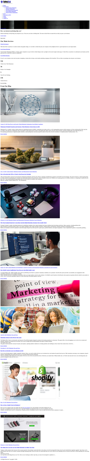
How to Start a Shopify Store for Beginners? (10, 405)
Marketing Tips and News (12, 334)
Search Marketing (33, 171)
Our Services (6, 6)
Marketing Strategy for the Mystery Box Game (11, 337)
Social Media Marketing (11, 11)
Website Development (4, 44)
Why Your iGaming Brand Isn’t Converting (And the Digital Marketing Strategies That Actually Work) (24, 222)
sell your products (26, 407)
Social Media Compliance (37, 124)
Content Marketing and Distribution (15, 267)
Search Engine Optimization (12, 12)
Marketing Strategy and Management (21, 171)
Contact (4, 17)
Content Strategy (9, 171)
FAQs (4, 13)
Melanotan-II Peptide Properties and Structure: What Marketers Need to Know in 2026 (20, 126)
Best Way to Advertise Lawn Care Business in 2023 (12, 350)
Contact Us (5, 18)
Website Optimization (10, 9)
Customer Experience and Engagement (31, 267)
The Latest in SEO (7, 14)
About (4, 16)
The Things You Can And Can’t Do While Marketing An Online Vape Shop (17, 447)
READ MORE (4, 134)
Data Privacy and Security (13, 124)
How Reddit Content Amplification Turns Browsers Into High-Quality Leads (18, 270)
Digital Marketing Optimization (25, 124)
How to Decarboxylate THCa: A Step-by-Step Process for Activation (16, 174)
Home (4, 5)
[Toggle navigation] (11, 3)
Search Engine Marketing (11, 7)
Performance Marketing (29, 220)
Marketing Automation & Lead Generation (48, 267)
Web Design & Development (12, 10)
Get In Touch (3, 35)
